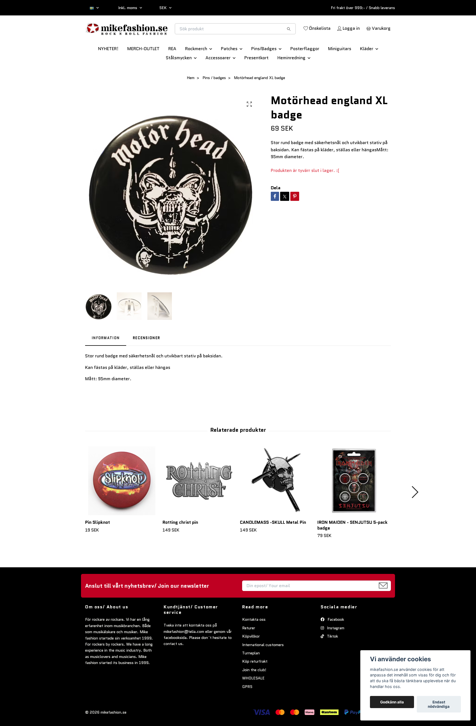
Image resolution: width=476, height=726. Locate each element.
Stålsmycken (179, 77)
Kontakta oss (254, 639)
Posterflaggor (304, 68)
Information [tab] (106, 357)
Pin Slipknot (97, 541)
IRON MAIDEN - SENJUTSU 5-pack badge (352, 544)
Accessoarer (218, 77)
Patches (229, 68)
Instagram (335, 647)
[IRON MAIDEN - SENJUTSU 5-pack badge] (354, 500)
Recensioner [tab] (146, 357)
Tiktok (332, 655)
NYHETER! (108, 68)
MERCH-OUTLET (143, 68)
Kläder (366, 68)
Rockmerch (196, 68)
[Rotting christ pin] (199, 500)
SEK (163, 7)
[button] (414, 511)
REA (172, 68)
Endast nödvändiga (439, 704)
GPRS (247, 706)
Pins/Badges (264, 68)
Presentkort (256, 77)
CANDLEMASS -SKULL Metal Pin (273, 541)
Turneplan (251, 672)
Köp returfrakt (254, 681)
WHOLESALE (253, 697)
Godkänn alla (392, 702)
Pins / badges (214, 97)
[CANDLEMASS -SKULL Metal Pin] (276, 500)
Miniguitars (339, 68)
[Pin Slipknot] (121, 500)
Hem (190, 97)
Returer (248, 647)
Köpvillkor (251, 655)
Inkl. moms (128, 7)
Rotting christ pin (180, 541)
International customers (263, 664)
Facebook (335, 639)
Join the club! (254, 689)
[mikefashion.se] (161, 35)
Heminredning (291, 77)
